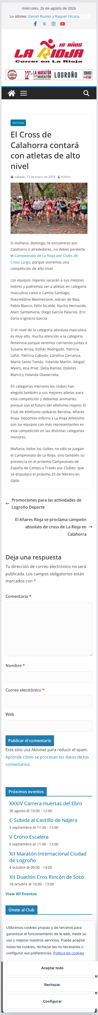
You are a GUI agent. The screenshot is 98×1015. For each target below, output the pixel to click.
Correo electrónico (25, 690)
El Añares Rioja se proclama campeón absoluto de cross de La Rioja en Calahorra (50, 527)
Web (10, 714)
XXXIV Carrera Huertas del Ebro (45, 803)
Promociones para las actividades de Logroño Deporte (46, 503)
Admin (65, 177)
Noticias (18, 123)
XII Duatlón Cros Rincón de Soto (46, 877)
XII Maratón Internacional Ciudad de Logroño (47, 857)
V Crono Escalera (28, 836)
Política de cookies (68, 953)
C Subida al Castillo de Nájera (43, 820)
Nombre (15, 665)
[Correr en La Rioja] (12, 93)
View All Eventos (21, 893)
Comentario (18, 596)
